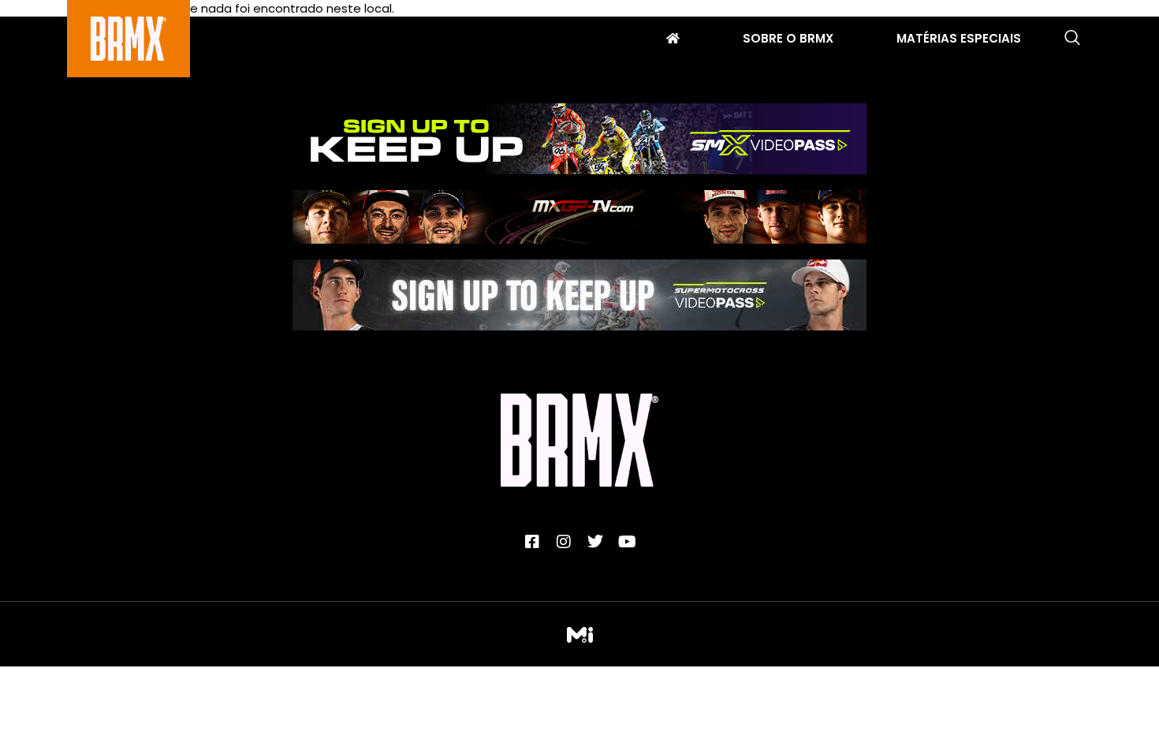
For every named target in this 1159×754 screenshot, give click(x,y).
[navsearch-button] (1072, 38)
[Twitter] (595, 542)
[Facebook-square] (532, 542)
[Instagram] (564, 542)
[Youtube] (627, 542)
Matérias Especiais (958, 40)
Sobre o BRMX (788, 40)
